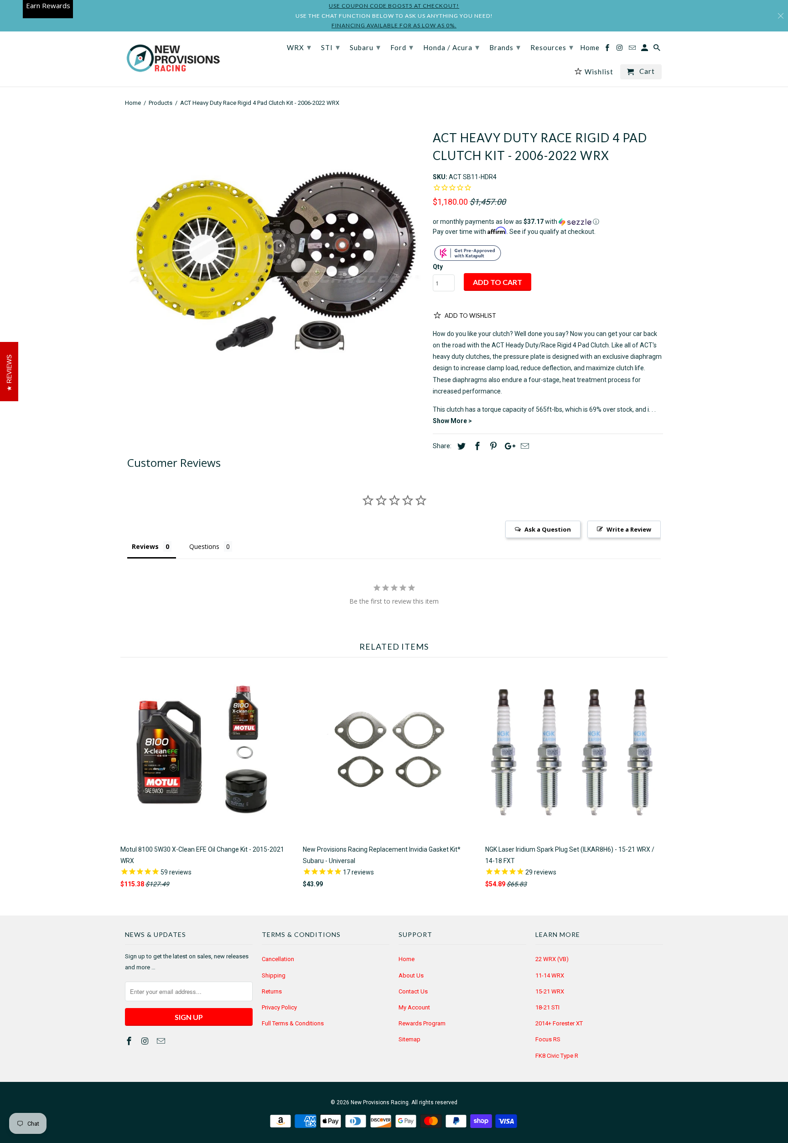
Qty (438, 266)
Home (407, 959)
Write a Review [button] (629, 529)
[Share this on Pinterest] (492, 446)
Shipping (273, 975)
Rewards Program (422, 1023)
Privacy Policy (279, 1007)
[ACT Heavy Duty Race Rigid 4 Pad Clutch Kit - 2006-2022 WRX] (274, 269)
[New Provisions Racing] (173, 59)
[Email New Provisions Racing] (162, 1041)
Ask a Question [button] (547, 529)
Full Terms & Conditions (293, 1023)
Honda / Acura (451, 47)
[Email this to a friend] (523, 446)
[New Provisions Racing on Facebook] (130, 1041)
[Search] (657, 49)
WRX (299, 47)
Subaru (365, 47)
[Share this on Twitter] (460, 446)
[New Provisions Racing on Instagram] (146, 1041)
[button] (548, 221)
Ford (402, 47)
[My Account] (645, 49)
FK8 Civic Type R (556, 1055)
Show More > (452, 420)
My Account (414, 1007)
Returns (272, 991)
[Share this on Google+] (507, 446)
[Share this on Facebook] (476, 446)
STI (330, 47)
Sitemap (409, 1039)
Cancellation (278, 959)
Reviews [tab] (145, 546)
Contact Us (413, 991)
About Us (411, 975)
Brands (505, 47)
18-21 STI (547, 1007)
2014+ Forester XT (559, 1023)
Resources (552, 47)
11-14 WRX (549, 975)
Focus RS (547, 1039)
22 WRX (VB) (552, 959)
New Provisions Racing (380, 1102)
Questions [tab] (204, 546)
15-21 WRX (549, 991)
